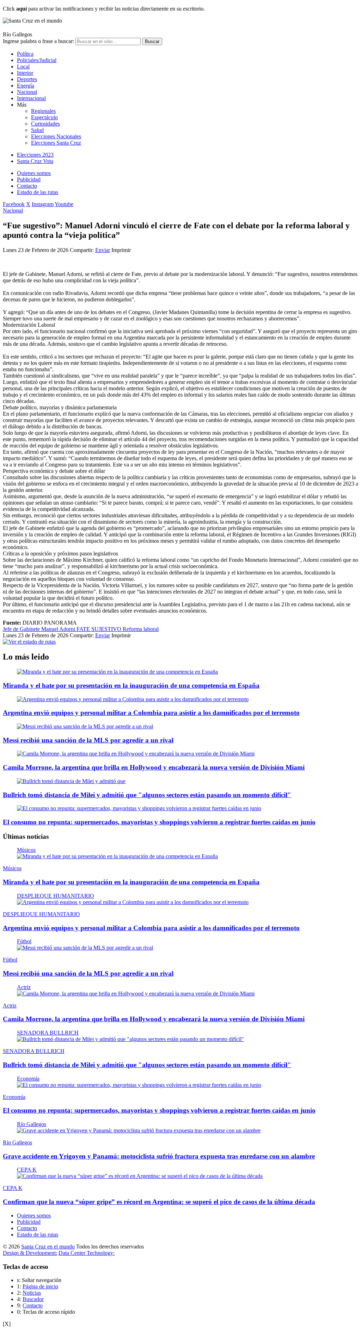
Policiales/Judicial (36, 60)
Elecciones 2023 (35, 155)
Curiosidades (45, 124)
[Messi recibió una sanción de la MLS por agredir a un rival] (85, 726)
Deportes (27, 79)
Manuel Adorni (59, 629)
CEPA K (27, 1170)
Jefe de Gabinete (22, 629)
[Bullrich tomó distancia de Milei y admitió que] (71, 781)
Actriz (24, 987)
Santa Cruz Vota (35, 161)
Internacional (31, 98)
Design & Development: (30, 1253)
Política (25, 54)
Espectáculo (44, 117)
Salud (37, 130)
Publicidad (29, 179)
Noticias (32, 1293)
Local (23, 67)
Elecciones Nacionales (56, 136)
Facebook (14, 204)
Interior (25, 73)
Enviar (102, 250)
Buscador (33, 1299)
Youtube (64, 204)
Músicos (26, 850)
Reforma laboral (141, 629)
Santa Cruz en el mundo (48, 1247)
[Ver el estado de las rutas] (29, 642)
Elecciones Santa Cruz (56, 143)
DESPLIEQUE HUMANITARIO (55, 896)
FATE (84, 629)
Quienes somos (34, 173)
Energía (25, 86)
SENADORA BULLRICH (48, 1033)
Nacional (27, 92)
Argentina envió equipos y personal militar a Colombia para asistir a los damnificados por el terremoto (151, 712)
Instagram (43, 204)
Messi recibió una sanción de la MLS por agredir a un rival (88, 740)
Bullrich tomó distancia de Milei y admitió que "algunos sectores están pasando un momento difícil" (147, 795)
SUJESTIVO (107, 629)
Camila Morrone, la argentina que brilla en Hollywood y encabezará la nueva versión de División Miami (154, 767)
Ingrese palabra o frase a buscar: (38, 41)
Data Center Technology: (87, 1253)
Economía (28, 1079)
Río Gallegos (31, 1124)
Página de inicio (40, 1286)
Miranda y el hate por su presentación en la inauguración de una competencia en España (131, 685)
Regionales (43, 111)
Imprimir (121, 250)
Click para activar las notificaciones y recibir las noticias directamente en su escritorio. (104, 9)
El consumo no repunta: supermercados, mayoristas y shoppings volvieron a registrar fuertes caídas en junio (159, 822)
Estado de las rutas (37, 192)
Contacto (27, 186)
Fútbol (24, 941)
